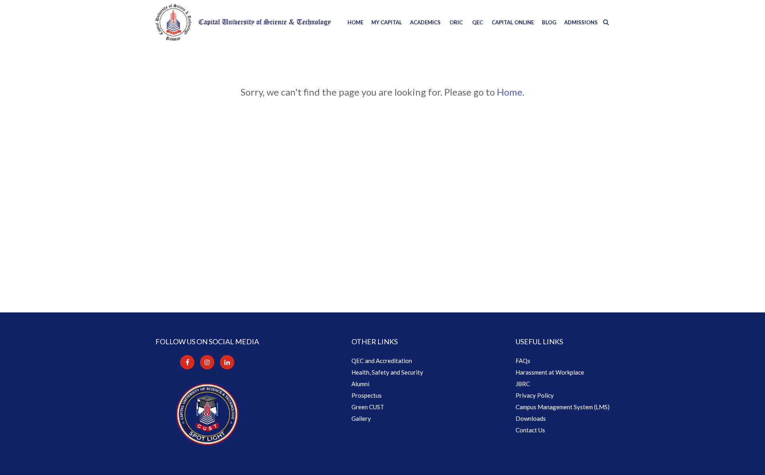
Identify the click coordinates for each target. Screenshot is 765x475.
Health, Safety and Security (387, 372)
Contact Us (530, 430)
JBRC (523, 383)
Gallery (361, 418)
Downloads (531, 418)
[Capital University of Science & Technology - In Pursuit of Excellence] (243, 22)
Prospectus (366, 395)
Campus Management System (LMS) (563, 406)
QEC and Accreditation (381, 360)
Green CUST (367, 406)
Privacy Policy (535, 395)
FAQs (523, 360)
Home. (510, 92)
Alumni (360, 383)
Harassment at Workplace (550, 372)
